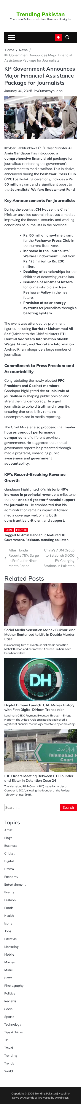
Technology (12, 1024)
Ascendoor (30, 1097)
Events (9, 892)
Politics (21, 530)
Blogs (8, 838)
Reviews (10, 1001)
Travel (8, 1048)
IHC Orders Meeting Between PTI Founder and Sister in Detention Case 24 (38, 778)
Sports (9, 1017)
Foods (8, 908)
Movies (9, 962)
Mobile (9, 954)
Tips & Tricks (13, 1032)
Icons (8, 923)
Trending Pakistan (40, 14)
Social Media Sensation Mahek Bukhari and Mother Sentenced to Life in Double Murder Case (40, 634)
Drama (9, 869)
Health (9, 915)
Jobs (7, 931)
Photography (14, 985)
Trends (9, 1063)
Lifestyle (10, 939)
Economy (11, 877)
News (9, 530)
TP (6, 1040)
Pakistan (32, 540)
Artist (8, 830)
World (8, 1071)
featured (54, 535)
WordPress (61, 1097)
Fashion (10, 900)
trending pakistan (54, 540)
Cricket (9, 853)
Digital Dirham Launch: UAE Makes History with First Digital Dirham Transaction (39, 707)
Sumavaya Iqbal (51, 91)
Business (10, 845)
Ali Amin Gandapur (31, 535)
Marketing (11, 947)
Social (8, 1009)
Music (8, 970)
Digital (9, 861)
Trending (10, 1055)
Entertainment (15, 884)
